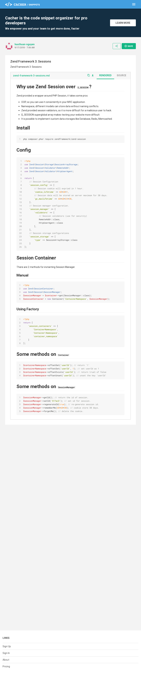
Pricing (6, 666)
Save (128, 46)
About (6, 659)
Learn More (123, 22)
